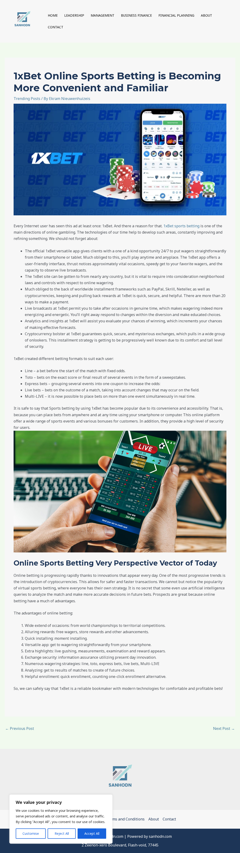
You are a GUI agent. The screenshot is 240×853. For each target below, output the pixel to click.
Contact (55, 27)
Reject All (62, 833)
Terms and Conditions (125, 819)
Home (53, 15)
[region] (60, 819)
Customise (30, 833)
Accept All (91, 833)
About (206, 15)
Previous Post (19, 728)
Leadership (74, 15)
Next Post (224, 728)
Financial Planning (176, 15)
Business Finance (136, 15)
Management (102, 15)
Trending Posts (27, 98)
